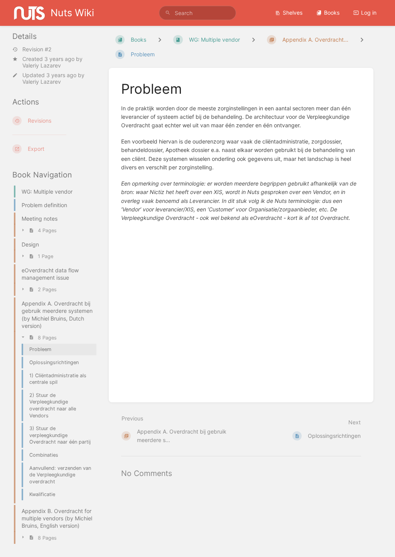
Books (331, 12)
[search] (197, 13)
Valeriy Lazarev (41, 65)
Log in (368, 12)
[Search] (167, 13)
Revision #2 (36, 49)
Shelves (292, 12)
